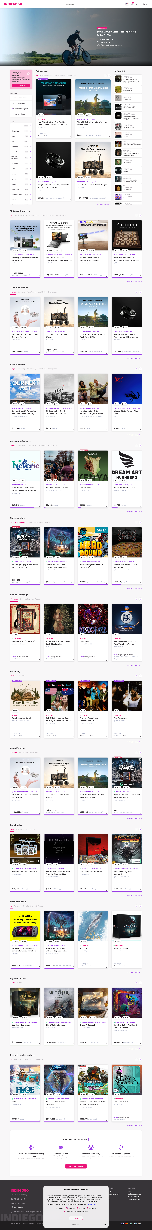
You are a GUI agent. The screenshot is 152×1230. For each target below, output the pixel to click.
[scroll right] (109, 75)
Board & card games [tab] (18, 522)
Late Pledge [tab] (42, 292)
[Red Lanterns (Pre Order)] (25, 619)
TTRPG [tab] (29, 522)
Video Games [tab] (38, 522)
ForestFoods (85, 488)
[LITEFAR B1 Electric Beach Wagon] (93, 160)
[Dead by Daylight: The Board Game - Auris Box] (25, 542)
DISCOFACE (84, 641)
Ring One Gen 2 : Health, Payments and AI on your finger (125, 337)
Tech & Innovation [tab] (46, 75)
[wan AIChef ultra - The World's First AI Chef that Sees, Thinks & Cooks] (53, 97)
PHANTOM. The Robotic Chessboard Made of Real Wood (125, 260)
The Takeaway (120, 718)
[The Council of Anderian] (93, 849)
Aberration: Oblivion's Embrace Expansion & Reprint (55, 567)
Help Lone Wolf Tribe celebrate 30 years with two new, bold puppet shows (93, 413)
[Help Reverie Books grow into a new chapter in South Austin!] (25, 466)
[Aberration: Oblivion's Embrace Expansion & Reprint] (59, 542)
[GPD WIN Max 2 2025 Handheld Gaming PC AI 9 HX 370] (59, 235)
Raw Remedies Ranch (21, 718)
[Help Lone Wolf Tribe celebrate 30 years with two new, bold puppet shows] (93, 389)
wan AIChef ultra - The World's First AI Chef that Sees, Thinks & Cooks (52, 124)
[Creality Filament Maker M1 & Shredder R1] (25, 235)
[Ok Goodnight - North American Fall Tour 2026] (59, 389)
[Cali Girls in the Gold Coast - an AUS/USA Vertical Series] (59, 696)
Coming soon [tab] (15, 676)
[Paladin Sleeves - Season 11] (25, 849)
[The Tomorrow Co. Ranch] (59, 466)
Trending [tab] (14, 752)
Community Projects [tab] (47, 215)
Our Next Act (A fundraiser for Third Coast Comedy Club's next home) (24, 413)
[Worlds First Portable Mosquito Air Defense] (93, 235)
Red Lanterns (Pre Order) (23, 641)
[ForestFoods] (93, 466)
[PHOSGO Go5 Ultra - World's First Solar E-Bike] (93, 97)
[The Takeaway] (127, 696)
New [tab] (23, 676)
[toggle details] (71, 138)
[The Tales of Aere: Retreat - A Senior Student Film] (59, 849)
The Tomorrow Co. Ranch (57, 488)
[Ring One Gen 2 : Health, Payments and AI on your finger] (53, 160)
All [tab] (37, 75)
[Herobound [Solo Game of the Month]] (93, 542)
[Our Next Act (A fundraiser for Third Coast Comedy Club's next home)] (25, 389)
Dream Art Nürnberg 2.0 (124, 488)
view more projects (103, 205)
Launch (20, 85)
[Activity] (132, 4)
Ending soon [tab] (52, 292)
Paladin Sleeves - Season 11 (24, 871)
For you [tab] (13, 292)
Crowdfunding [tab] (31, 292)
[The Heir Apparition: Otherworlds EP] (93, 696)
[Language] (127, 4)
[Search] (63, 4)
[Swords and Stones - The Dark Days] (127, 542)
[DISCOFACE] (93, 619)
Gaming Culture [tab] (72, 75)
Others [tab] (47, 522)
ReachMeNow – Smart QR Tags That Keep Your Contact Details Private (125, 644)
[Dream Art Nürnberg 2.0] (127, 466)
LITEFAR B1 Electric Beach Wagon (92, 185)
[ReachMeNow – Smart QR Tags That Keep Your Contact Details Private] (127, 619)
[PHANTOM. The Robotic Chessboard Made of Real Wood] (127, 235)
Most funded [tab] (23, 752)
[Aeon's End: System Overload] (127, 849)
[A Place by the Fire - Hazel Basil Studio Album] (59, 619)
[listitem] (21, 125)
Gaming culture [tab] (61, 215)
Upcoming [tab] (21, 292)
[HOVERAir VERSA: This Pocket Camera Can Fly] (25, 312)
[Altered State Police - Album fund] (127, 389)
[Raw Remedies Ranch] (25, 696)
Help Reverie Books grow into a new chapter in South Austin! (25, 490)
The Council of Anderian (91, 871)
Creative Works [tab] (59, 75)
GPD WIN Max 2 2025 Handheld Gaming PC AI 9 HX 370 (58, 260)
